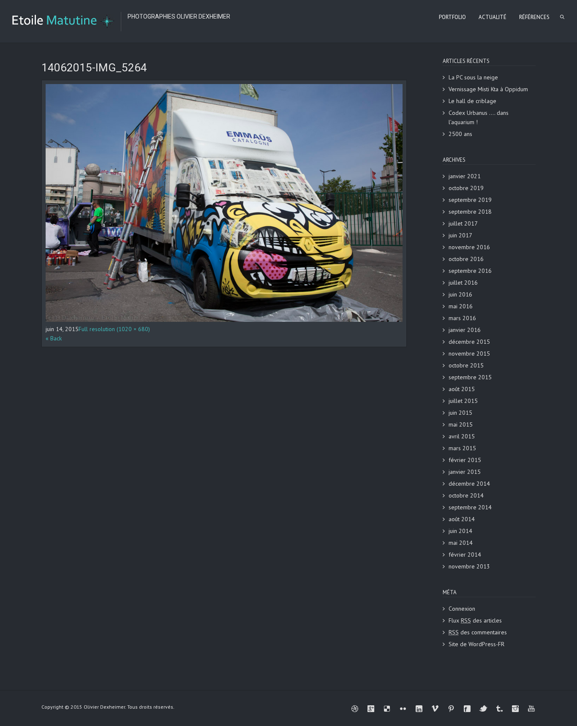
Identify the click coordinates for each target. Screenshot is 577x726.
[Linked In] (419, 708)
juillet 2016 (463, 282)
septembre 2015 (470, 377)
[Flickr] (403, 708)
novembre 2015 (469, 353)
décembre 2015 (469, 341)
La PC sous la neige (473, 77)
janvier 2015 (465, 472)
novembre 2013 (469, 566)
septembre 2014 (470, 507)
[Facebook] (467, 708)
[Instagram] (515, 708)
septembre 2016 (470, 271)
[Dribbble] (355, 708)
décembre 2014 (469, 483)
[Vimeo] (435, 708)
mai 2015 (461, 424)
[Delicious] (387, 708)
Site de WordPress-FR (476, 644)
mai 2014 (461, 543)
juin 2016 (460, 294)
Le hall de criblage (472, 101)
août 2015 (462, 389)
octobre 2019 (466, 188)
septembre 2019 (470, 200)
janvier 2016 (465, 330)
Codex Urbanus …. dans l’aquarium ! (479, 117)
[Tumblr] (499, 708)
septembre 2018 (470, 211)
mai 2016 (461, 306)
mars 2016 (462, 318)
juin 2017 (460, 235)
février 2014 (465, 554)
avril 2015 (462, 436)
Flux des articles (475, 620)
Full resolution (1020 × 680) (114, 329)
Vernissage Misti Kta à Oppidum (488, 89)
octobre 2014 (466, 495)
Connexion (462, 608)
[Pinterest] (451, 708)
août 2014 (462, 519)
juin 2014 (460, 531)
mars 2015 (462, 448)
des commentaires (478, 632)
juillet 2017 (463, 223)
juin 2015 (460, 412)
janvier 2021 (465, 176)
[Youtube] (531, 708)
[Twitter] (483, 708)
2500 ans (460, 134)
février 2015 (465, 460)
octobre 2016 (466, 259)
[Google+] (371, 708)
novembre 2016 (469, 247)
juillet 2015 (463, 401)
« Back (54, 338)
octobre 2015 (466, 365)
